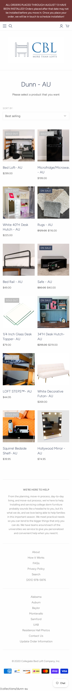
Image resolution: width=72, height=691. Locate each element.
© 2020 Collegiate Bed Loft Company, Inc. (36, 661)
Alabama (36, 596)
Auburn (36, 602)
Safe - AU (44, 282)
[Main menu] (4, 26)
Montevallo (36, 613)
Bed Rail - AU (13, 282)
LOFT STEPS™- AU (17, 391)
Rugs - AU (45, 225)
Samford (36, 619)
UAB (36, 624)
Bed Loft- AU (12, 168)
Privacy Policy (36, 568)
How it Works (36, 557)
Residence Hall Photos (36, 630)
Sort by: (8, 108)
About (36, 552)
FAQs (36, 563)
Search (36, 574)
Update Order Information (36, 641)
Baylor (36, 608)
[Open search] (10, 26)
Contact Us (36, 636)
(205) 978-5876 (36, 580)
